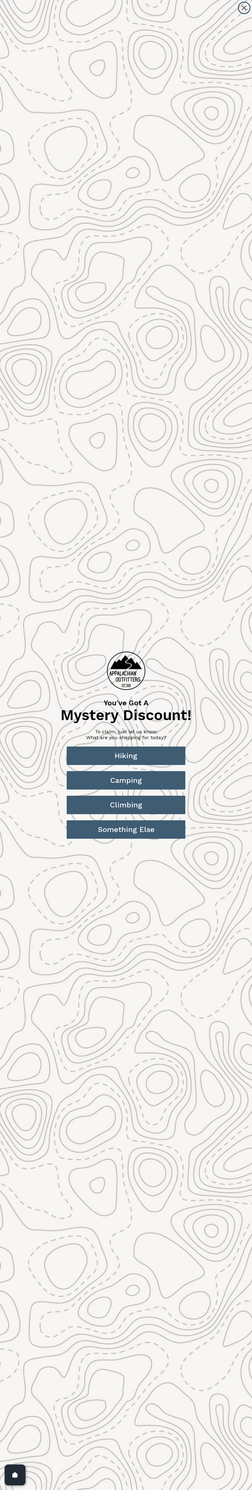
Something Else (126, 829)
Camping (126, 780)
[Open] (15, 1474)
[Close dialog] (244, 7)
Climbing (126, 805)
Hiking (126, 755)
